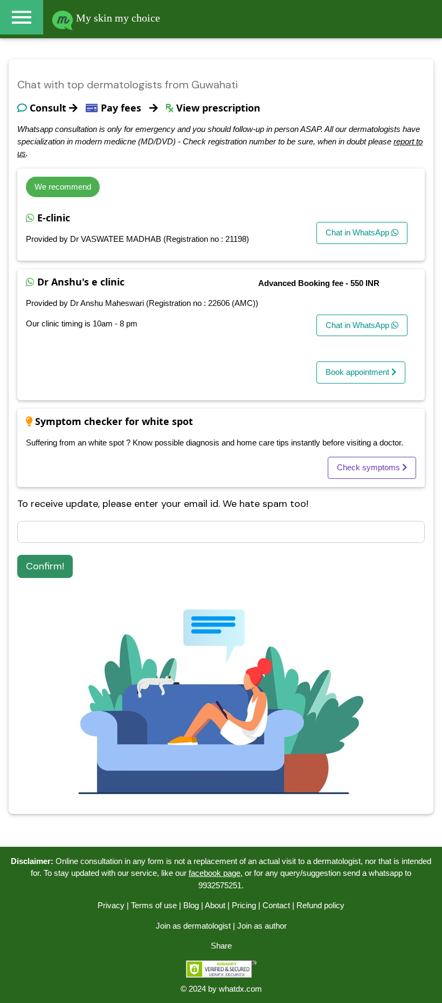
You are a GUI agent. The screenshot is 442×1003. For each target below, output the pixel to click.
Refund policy (320, 905)
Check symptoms (369, 467)
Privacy (111, 905)
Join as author (262, 925)
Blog (191, 905)
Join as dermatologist (193, 925)
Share (221, 945)
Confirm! (45, 566)
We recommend (62, 186)
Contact (276, 905)
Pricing (244, 905)
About (215, 905)
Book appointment (358, 372)
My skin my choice (116, 18)
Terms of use (154, 905)
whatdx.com (240, 988)
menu (21, 17)
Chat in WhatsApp (358, 232)
